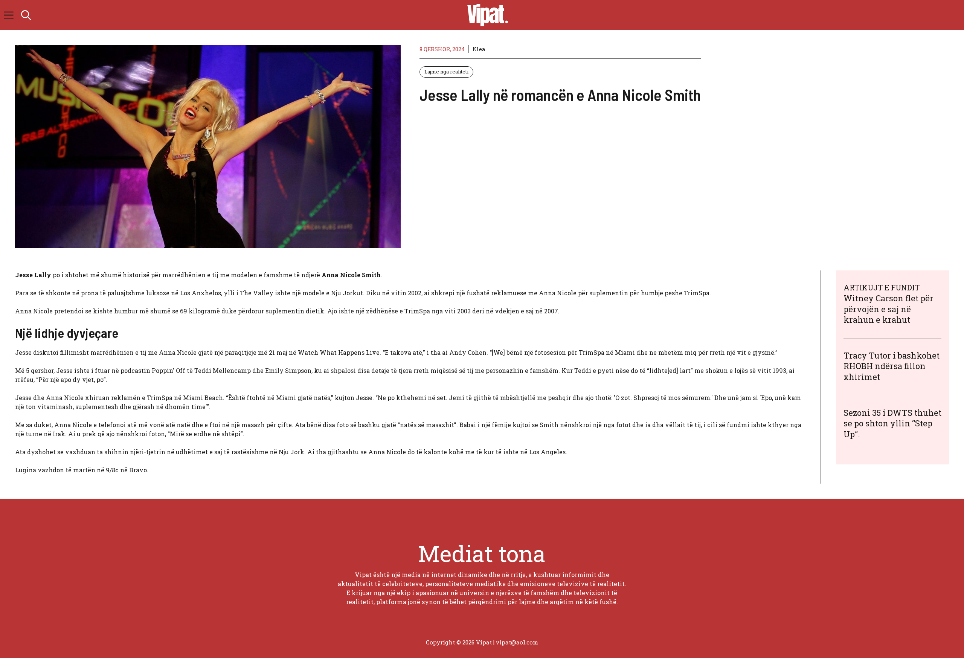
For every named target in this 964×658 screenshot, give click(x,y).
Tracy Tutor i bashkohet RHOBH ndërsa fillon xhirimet (892, 366)
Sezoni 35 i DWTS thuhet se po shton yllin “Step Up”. (892, 423)
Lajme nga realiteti (446, 71)
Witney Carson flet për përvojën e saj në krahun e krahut (888, 309)
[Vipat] (486, 15)
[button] (26, 15)
